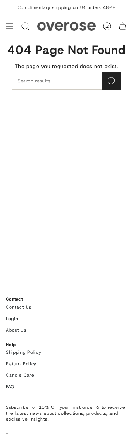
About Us (16, 330)
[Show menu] (9, 26)
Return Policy (21, 364)
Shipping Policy (23, 352)
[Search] (25, 26)
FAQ (10, 387)
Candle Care (20, 375)
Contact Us (18, 307)
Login (12, 319)
